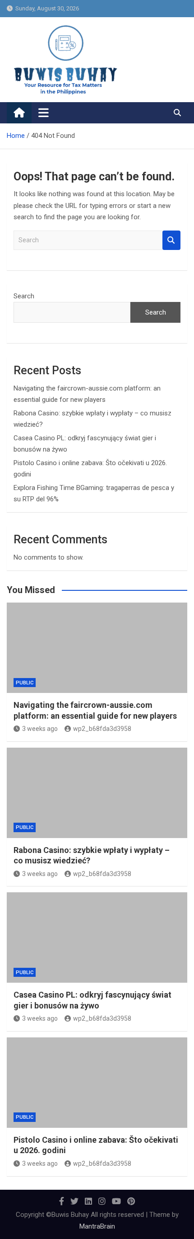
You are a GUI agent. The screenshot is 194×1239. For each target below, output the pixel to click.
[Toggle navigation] (43, 112)
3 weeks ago (40, 728)
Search (171, 240)
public (24, 683)
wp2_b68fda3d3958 (102, 728)
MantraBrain (97, 1226)
